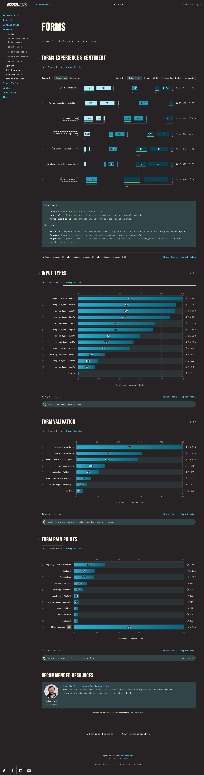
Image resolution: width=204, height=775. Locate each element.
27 (192, 134)
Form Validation (17, 51)
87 (192, 103)
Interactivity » (136, 734)
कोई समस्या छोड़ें (127, 755)
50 (193, 422)
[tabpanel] (119, 167)
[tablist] (53, 67)
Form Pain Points (18, 56)
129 (193, 118)
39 (192, 164)
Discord (124, 758)
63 (192, 88)
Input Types (15, 46)
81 (193, 273)
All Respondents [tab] (52, 67)
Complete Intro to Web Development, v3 (85, 686)
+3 (69, 627)
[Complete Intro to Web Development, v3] (51, 691)
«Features (100, 734)
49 (192, 179)
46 (192, 149)
